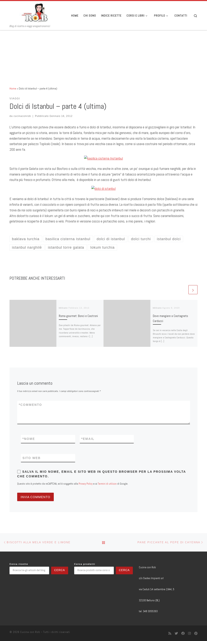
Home (13, 88)
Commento (30, 404)
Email (87, 438)
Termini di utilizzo (107, 483)
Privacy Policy (86, 483)
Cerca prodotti (84, 564)
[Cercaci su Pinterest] (195, 633)
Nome (28, 438)
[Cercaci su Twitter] (176, 633)
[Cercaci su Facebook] (183, 633)
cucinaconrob (22, 116)
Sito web (31, 458)
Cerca (59, 570)
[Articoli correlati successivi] (192, 289)
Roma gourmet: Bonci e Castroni (78, 316)
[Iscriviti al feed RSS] (169, 633)
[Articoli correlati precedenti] (183, 289)
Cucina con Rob (30, 632)
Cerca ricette (19, 564)
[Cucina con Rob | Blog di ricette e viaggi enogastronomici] (35, 12)
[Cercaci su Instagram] (189, 633)
